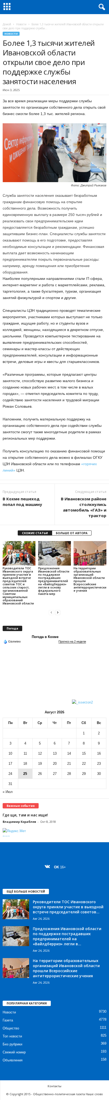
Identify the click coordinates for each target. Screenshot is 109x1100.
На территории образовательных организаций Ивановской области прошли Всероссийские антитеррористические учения (90, 579)
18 (25, 764)
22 (84, 764)
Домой (7, 24)
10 (10, 753)
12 (40, 753)
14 (69, 753)
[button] (101, 7)
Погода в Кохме (45, 637)
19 (40, 764)
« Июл (8, 792)
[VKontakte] (48, 867)
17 (10, 764)
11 (25, 753)
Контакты (54, 1086)
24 (10, 774)
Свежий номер (14, 1052)
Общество (11, 1028)
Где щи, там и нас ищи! (25, 814)
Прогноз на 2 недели (72, 641)
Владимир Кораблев (19, 822)
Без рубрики (12, 1044)
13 (55, 753)
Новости (21, 24)
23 (99, 764)
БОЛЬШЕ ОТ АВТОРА (72, 533)
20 (55, 764)
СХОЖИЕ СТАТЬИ (35, 533)
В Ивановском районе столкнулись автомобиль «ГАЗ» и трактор (83, 507)
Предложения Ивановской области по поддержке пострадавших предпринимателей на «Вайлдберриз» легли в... (67, 936)
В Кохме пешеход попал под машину (22, 501)
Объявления (12, 1060)
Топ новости (12, 1036)
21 (69, 764)
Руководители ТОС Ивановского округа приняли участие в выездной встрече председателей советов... (68, 906)
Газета (8, 1020)
